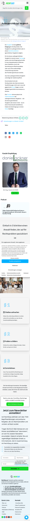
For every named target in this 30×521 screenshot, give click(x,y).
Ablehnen (15, 265)
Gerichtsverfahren (13, 51)
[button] (6, 133)
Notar (6, 109)
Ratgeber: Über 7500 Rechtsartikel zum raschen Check (14, 39)
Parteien (9, 94)
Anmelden (15, 468)
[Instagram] (9, 517)
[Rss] (11, 517)
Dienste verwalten (15, 258)
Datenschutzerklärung (21, 465)
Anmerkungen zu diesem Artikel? (14, 121)
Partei (13, 87)
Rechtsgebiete (4, 37)
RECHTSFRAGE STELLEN (15, 404)
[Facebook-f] (2, 517)
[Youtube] (7, 517)
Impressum (26, 273)
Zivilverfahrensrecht (5, 41)
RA (4, 190)
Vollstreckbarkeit (9, 96)
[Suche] (26, 8)
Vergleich (9, 44)
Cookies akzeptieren (15, 261)
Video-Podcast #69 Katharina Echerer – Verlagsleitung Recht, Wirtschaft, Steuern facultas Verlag (14, 212)
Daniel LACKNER (13, 190)
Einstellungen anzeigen (15, 270)
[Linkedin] (4, 517)
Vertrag (21, 58)
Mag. (6, 190)
